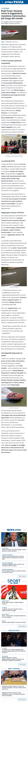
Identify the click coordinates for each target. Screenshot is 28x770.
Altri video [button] (23, 664)
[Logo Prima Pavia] (14, 2)
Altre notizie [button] (22, 576)
